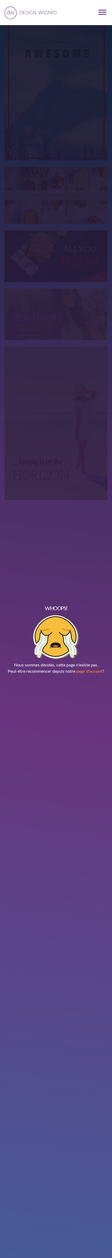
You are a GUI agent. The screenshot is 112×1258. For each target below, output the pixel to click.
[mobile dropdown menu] (102, 12)
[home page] (30, 12)
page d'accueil (89, 671)
